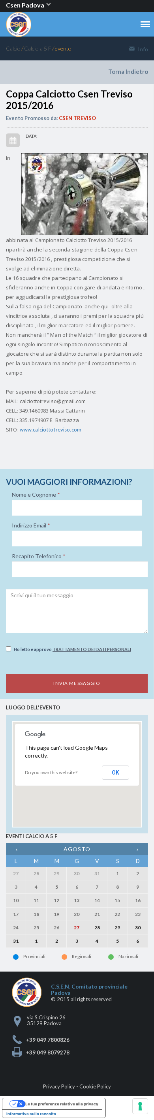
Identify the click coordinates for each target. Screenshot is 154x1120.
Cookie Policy (95, 1086)
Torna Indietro (128, 71)
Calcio (13, 48)
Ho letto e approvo (72, 649)
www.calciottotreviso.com (50, 429)
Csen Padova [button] (25, 5)
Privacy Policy (59, 1086)
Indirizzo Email (31, 525)
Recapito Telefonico (39, 556)
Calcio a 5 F (37, 48)
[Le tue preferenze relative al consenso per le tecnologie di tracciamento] (140, 1106)
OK (115, 772)
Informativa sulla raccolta (31, 1113)
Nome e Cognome (36, 495)
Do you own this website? (51, 772)
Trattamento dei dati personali (92, 649)
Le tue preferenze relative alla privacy (61, 1103)
